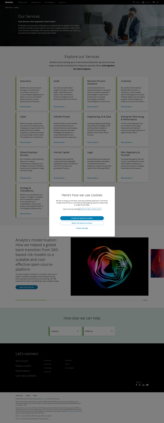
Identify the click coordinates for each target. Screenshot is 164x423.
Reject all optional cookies (82, 223)
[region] (82, 211)
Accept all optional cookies (82, 218)
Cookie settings (82, 228)
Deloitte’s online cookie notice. (90, 209)
